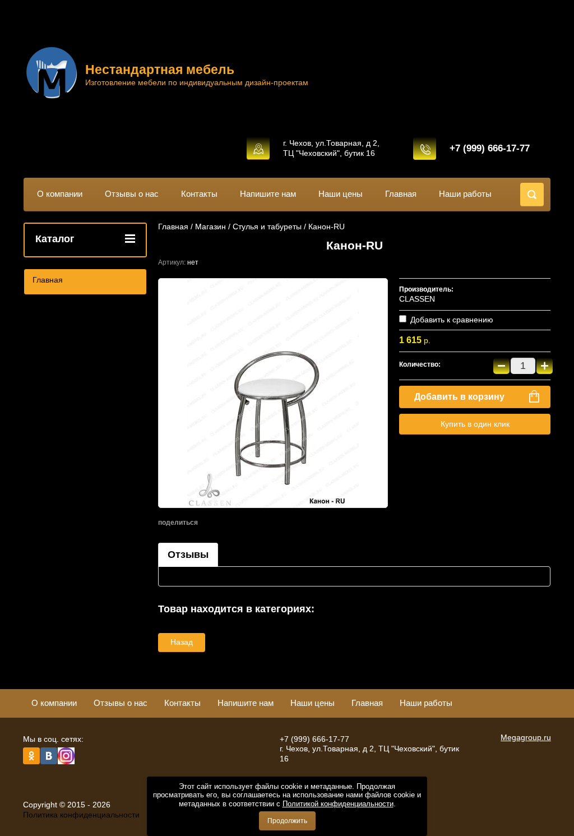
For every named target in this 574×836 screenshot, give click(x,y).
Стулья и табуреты (267, 226)
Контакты (199, 193)
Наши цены (340, 193)
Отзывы (188, 554)
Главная (400, 193)
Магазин (210, 226)
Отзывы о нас (132, 193)
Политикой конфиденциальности (338, 804)
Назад (181, 642)
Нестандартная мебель (159, 69)
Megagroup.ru (526, 737)
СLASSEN (417, 298)
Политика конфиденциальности (81, 814)
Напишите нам (268, 193)
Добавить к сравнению (450, 319)
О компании (59, 193)
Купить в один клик (475, 423)
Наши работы (465, 193)
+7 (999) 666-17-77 (490, 148)
